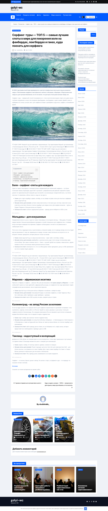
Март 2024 (81, 167)
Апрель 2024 (81, 163)
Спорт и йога (20, 19)
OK (85, 508)
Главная (18, 15)
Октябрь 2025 (82, 128)
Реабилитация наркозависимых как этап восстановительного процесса (87, 63)
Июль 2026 (81, 97)
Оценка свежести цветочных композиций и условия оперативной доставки (86, 49)
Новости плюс (82, 241)
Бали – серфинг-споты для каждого (24, 173)
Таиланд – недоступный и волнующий (24, 180)
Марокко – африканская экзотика (23, 177)
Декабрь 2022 (82, 194)
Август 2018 (81, 214)
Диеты (39, 15)
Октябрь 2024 (82, 140)
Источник (15, 366)
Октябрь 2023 (82, 187)
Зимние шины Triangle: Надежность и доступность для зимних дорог (20, 435)
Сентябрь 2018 (82, 210)
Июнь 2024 (81, 156)
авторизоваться (41, 451)
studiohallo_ (20, 50)
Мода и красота (56, 15)
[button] (96, 17)
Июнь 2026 (81, 101)
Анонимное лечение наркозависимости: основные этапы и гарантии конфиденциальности (86, 71)
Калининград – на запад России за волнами (26, 179)
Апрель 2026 (81, 109)
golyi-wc (17, 7)
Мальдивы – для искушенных (22, 175)
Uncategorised (82, 225)
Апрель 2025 (81, 136)
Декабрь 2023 (82, 179)
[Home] (13, 17)
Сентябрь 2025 (82, 132)
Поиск (81, 30)
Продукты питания (29, 15)
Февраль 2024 (82, 171)
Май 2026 (81, 105)
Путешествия (67, 15)
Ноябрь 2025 (81, 124)
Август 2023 (81, 191)
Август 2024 (81, 148)
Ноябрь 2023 (81, 183)
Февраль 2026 (82, 117)
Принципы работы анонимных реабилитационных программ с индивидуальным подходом (87, 56)
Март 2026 (81, 113)
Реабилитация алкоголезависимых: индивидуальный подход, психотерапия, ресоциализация (87, 80)
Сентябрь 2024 (82, 144)
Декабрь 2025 (82, 121)
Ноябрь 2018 (81, 202)
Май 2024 (81, 159)
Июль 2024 (81, 152)
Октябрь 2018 (82, 206)
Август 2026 (81, 93)
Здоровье (46, 15)
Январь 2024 (81, 175)
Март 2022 (81, 198)
